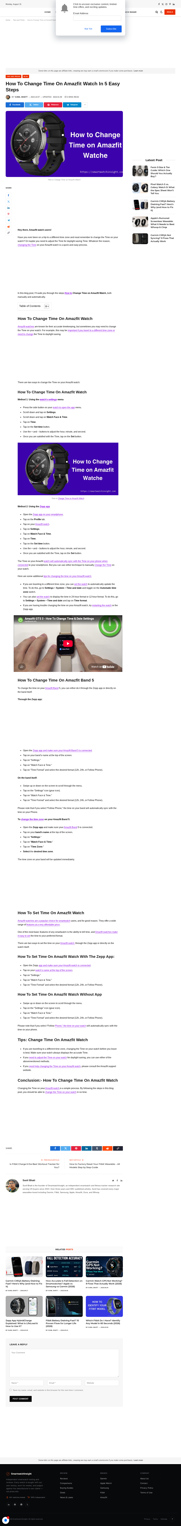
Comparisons (66, 1483)
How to (68, 293)
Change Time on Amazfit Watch (71, 498)
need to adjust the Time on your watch (48, 1057)
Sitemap (164, 1519)
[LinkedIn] (8, 208)
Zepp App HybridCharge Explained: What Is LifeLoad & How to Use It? (22, 1323)
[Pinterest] (8, 214)
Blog (26, 76)
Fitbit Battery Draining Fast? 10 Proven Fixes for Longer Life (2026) (62, 1323)
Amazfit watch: (67, 943)
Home (48, 12)
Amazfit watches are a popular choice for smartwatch (44, 921)
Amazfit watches (26, 326)
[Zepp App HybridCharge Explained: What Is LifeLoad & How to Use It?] (24, 1306)
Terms (155, 1519)
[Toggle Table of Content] (45, 306)
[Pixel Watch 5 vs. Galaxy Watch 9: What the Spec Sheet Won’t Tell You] (140, 187)
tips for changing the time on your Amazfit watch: (68, 576)
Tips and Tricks (19, 20)
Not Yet (88, 29)
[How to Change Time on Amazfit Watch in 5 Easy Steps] (64, 144)
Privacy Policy (146, 1488)
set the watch (80, 584)
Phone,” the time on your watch (70, 1026)
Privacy (147, 1519)
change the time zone (32, 819)
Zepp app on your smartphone (48, 514)
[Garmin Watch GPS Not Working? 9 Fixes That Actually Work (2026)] (104, 1266)
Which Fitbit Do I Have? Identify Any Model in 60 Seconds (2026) (103, 1322)
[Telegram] (8, 220)
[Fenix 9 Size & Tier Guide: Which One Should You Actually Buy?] (140, 170)
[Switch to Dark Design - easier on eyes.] (161, 12)
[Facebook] (8, 195)
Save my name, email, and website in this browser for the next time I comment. (48, 1390)
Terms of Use (146, 1492)
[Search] (157, 12)
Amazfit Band (52, 688)
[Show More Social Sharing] (85, 104)
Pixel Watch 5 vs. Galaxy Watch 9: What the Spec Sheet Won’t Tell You (162, 189)
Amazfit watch (42, 524)
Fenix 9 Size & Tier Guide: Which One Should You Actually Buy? (161, 172)
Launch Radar (128, 12)
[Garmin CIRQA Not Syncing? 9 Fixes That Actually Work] (140, 238)
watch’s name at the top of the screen (53, 970)
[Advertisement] (90, 47)
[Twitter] (8, 201)
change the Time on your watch (60, 1092)
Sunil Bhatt (21, 97)
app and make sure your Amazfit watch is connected (64, 965)
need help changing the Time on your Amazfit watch (55, 1066)
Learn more (138, 71)
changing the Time (27, 245)
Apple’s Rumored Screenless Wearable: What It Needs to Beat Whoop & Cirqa (162, 223)
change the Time (103, 565)
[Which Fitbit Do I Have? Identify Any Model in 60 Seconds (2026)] (104, 1306)
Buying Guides (66, 1488)
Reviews (64, 1478)
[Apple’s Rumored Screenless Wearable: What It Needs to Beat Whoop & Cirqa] (140, 221)
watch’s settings (48, 399)
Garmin (103, 1478)
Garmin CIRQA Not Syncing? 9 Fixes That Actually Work (162, 238)
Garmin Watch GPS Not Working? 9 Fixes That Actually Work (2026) (104, 1282)
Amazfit (103, 1497)
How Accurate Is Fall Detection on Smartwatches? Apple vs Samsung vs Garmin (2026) (64, 1283)
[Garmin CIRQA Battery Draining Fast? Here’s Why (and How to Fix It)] (24, 1266)
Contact (144, 1483)
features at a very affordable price (43, 924)
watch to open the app (64, 407)
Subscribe (111, 29)
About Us (144, 1478)
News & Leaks (66, 1497)
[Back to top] (172, 1519)
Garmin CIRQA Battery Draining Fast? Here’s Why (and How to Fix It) (24, 1283)
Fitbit (102, 1492)
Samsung (104, 1488)
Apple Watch (106, 1483)
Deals (170, 12)
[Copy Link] (8, 232)
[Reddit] (8, 226)
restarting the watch (102, 605)
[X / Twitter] (27, 1504)
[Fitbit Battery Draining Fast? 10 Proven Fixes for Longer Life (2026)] (64, 1306)
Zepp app (45, 506)
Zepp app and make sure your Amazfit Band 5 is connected (62, 750)
